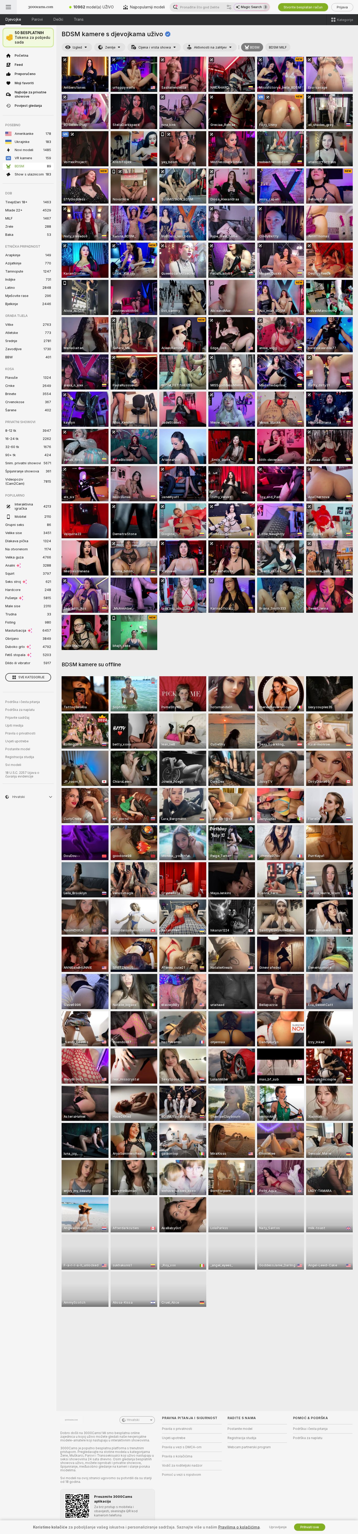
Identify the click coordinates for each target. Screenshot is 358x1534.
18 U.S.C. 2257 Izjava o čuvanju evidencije (22, 774)
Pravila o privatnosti (20, 733)
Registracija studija (19, 757)
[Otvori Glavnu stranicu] (40, 7)
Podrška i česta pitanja (22, 702)
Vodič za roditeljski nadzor (182, 1465)
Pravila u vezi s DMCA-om (182, 1447)
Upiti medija (14, 725)
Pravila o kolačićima (177, 1456)
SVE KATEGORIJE (31, 677)
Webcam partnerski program (249, 1447)
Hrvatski (133, 1420)
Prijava (342, 7)
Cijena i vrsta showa (154, 47)
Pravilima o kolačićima (239, 1527)
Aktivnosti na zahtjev (210, 47)
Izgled (77, 47)
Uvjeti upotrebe (17, 741)
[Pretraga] (229, 7)
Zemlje (110, 47)
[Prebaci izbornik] (8, 7)
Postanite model (17, 749)
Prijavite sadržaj (17, 718)
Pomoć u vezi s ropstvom (181, 1475)
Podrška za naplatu (20, 710)
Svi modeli (13, 765)
